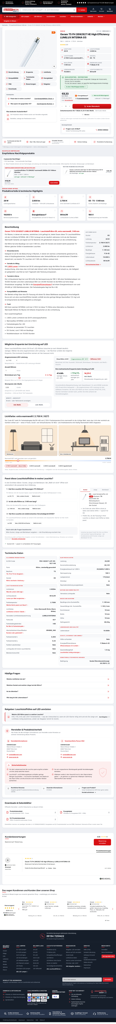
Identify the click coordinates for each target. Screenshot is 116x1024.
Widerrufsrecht (88, 962)
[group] (58, 866)
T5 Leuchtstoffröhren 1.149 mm (17, 25)
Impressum (87, 968)
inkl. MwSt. (17, 405)
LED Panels (19, 966)
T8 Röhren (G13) (51, 949)
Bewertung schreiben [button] (102, 842)
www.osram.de (13, 757)
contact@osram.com (15, 754)
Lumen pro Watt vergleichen (15, 598)
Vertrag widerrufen (108, 956)
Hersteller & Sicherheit (18, 539)
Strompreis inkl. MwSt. (13, 384)
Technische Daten (30, 78)
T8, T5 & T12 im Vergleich (15, 574)
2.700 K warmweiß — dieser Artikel (16, 466)
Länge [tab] (95, 489)
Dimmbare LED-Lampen (23, 968)
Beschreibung (13, 72)
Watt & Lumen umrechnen (73, 960)
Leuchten (63, 16)
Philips (4, 953)
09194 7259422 (103, 130)
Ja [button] (46, 868)
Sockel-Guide (69, 955)
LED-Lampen (25, 16)
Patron (5, 970)
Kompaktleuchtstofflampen (54, 955)
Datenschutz (87, 965)
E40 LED (35, 966)
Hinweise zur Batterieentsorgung (14, 994)
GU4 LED (35, 960)
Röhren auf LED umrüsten (73, 952)
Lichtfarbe (47, 72)
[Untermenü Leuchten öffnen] (67, 16)
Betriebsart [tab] (105, 489)
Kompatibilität (13, 78)
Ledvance (5, 959)
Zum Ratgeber (103, 717)
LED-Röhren (38, 16)
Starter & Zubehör (52, 963)
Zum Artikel (54, 182)
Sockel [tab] (85, 489)
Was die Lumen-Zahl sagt (15, 592)
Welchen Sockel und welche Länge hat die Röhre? (24, 685)
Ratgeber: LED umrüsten (73, 949)
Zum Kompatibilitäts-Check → (44, 98)
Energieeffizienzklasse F (42, 284)
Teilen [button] (54, 868)
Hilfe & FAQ (87, 949)
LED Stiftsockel (37, 968)
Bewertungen (31, 84)
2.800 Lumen (13, 266)
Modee (5, 964)
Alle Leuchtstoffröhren (54, 969)
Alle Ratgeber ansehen (73, 966)
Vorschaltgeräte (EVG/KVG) (54, 966)
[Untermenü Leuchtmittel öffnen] (56, 16)
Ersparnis (29, 72)
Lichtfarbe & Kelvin (71, 958)
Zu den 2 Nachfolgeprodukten (75, 86)
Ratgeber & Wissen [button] (10, 21)
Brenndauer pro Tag (28, 375)
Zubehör (90, 16)
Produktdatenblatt (82, 98)
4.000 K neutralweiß (49, 466)
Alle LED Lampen (21, 971)
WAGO (5, 962)
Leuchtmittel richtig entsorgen (70, 652)
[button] (64, 44)
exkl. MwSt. (39, 405)
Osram (5, 951)
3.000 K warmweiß (34, 466)
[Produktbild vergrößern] (54, 66)
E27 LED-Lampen (21, 949)
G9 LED (35, 949)
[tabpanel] (95, 510)
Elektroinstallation (77, 16)
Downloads (12, 89)
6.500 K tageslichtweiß (65, 466)
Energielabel (48, 78)
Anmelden (104, 949)
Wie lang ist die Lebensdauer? (17, 697)
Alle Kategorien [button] (11, 16)
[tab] (103, 851)
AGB (37, 1020)
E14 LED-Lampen (21, 952)
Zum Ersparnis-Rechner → (45, 104)
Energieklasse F (82, 95)
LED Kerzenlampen (21, 958)
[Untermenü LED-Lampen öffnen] (31, 16)
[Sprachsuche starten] (74, 10)
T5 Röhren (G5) (51, 952)
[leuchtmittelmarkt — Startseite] (11, 9)
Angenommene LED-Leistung (16, 357)
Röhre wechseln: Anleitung (15, 580)
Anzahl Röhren (10, 367)
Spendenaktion (9, 1000)
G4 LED (35, 952)
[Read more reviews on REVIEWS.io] (9, 915)
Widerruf (42, 1020)
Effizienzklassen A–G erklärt (69, 645)
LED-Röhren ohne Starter (54, 960)
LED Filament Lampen (22, 963)
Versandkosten (69, 100)
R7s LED (35, 955)
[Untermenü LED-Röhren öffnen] (43, 16)
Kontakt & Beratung (89, 952)
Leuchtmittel (51, 16)
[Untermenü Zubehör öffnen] (94, 16)
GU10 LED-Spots (21, 955)
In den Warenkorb (93, 106)
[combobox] (48, 9)
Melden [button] (50, 868)
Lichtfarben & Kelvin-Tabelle (15, 611)
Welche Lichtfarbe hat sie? (16, 679)
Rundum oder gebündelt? (15, 633)
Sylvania (5, 967)
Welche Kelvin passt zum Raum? (17, 605)
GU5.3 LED (36, 958)
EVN (4, 956)
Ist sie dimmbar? (12, 691)
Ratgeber (47, 84)
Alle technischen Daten (92, 264)
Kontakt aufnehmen (88, 792)
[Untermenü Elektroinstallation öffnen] (84, 16)
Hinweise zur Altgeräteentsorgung (15, 997)
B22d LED (36, 963)
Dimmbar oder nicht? (72, 963)
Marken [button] (100, 16)
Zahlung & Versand (89, 955)
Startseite (5, 25)
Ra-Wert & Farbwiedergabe (15, 626)
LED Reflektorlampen (22, 960)
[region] (66, 909)
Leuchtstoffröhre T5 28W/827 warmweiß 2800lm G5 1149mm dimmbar (35, 171)
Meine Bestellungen (107, 952)
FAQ (10, 84)
